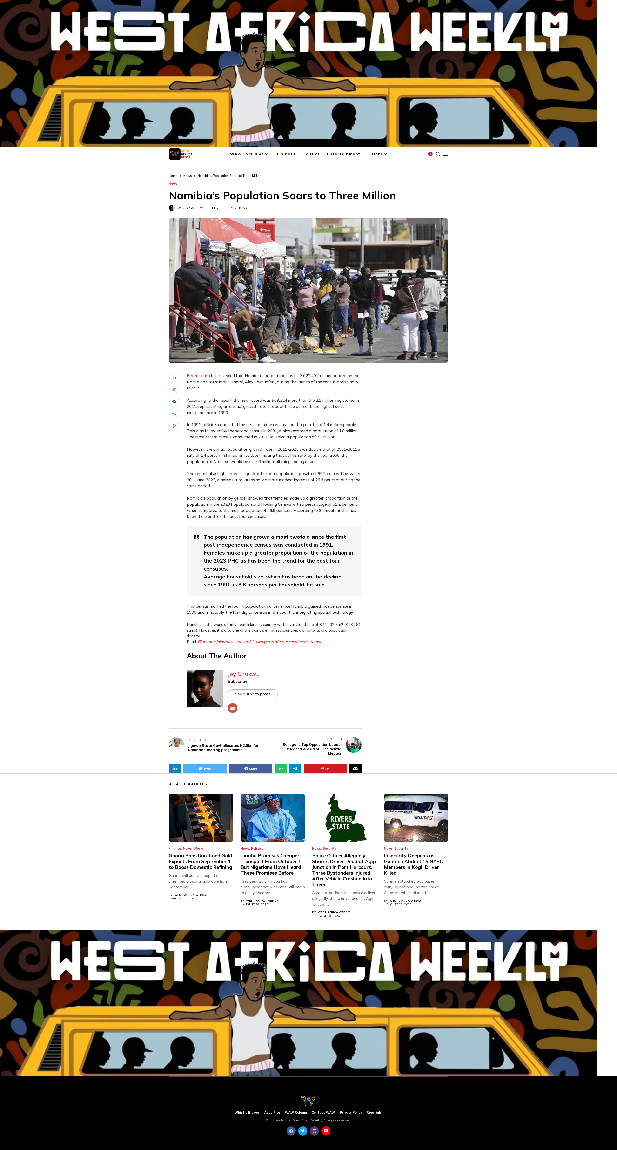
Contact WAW (323, 1112)
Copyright (375, 1112)
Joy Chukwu (186, 208)
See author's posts (252, 693)
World (198, 848)
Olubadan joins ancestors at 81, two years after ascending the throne (260, 641)
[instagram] (314, 1131)
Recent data (198, 375)
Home (173, 175)
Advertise (272, 1112)
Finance (175, 848)
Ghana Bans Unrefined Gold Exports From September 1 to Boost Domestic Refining (200, 861)
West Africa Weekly (190, 895)
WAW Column (296, 1112)
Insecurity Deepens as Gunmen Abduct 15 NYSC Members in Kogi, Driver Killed (413, 864)
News (187, 175)
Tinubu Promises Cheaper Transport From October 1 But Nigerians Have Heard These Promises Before (271, 864)
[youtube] (325, 1131)
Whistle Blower (247, 1112)
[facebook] (291, 1131)
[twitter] (302, 1131)
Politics (257, 848)
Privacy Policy (351, 1112)
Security (329, 848)
